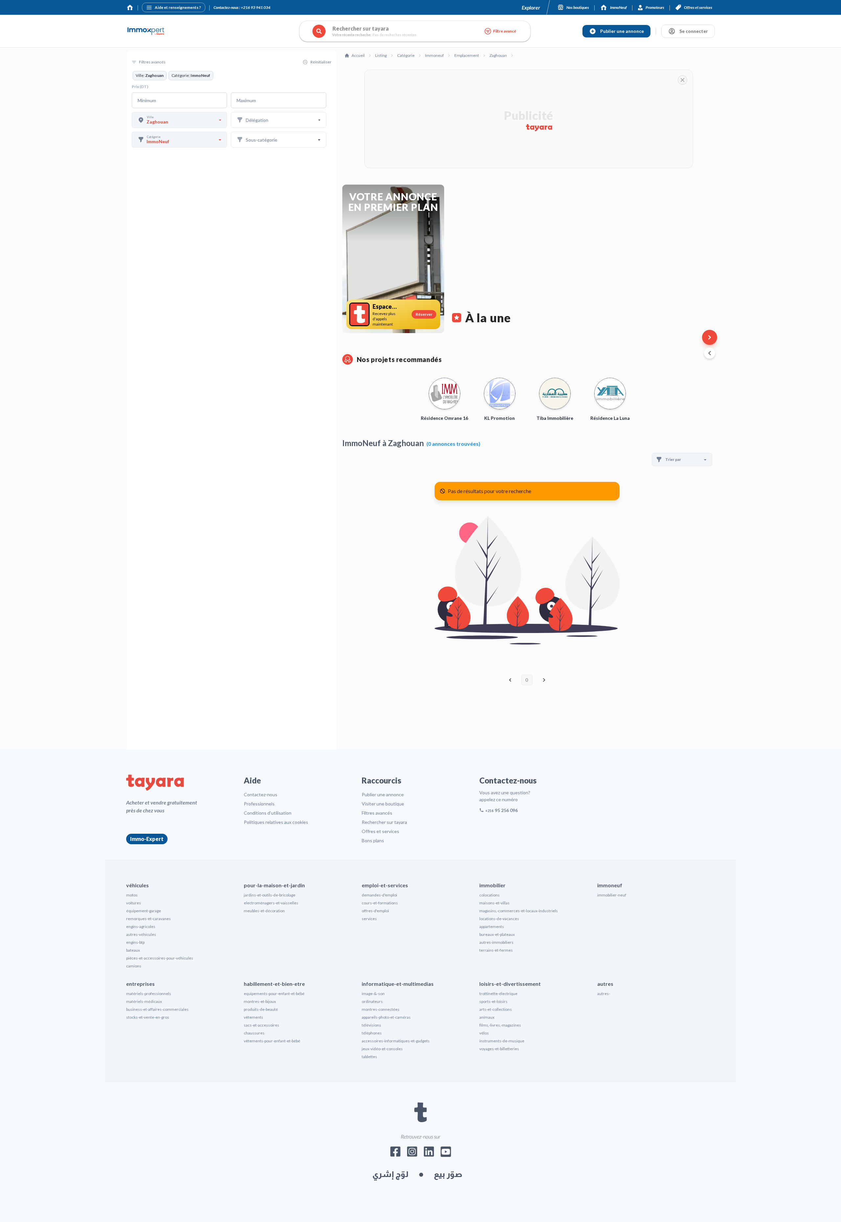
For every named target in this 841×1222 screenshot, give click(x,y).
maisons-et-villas (494, 902)
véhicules (137, 885)
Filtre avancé (504, 31)
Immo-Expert (147, 839)
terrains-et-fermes (496, 950)
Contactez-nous (260, 794)
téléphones (372, 1032)
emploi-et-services (385, 885)
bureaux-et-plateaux (497, 934)
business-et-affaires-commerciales (157, 1009)
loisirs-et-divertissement (510, 984)
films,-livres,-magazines (500, 1025)
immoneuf (609, 885)
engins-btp (135, 942)
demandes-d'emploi (379, 895)
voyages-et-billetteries (499, 1048)
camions (133, 965)
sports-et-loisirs (493, 1001)
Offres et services (380, 831)
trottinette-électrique (498, 993)
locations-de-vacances (499, 918)
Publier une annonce (383, 794)
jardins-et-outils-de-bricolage (269, 895)
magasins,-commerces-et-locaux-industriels (518, 910)
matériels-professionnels (148, 993)
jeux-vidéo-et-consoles (382, 1048)
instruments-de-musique (501, 1040)
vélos (484, 1032)
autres (605, 984)
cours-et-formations (380, 902)
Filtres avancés (377, 813)
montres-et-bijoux (260, 1001)
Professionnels (259, 803)
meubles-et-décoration (264, 910)
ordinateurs (372, 1001)
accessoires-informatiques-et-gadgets (396, 1040)
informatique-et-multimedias (398, 984)
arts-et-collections (495, 1009)
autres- (603, 993)
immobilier (492, 885)
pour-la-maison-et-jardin (274, 885)
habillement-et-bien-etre (274, 984)
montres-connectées (380, 1009)
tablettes (369, 1056)
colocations (489, 895)
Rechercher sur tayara (384, 822)
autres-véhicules (141, 934)
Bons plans (373, 840)
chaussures (254, 1032)
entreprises (140, 984)
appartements (491, 926)
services (369, 918)
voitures (133, 902)
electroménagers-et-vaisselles (271, 902)
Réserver (424, 314)
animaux (486, 1017)
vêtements (253, 1017)
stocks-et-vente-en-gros (147, 1017)
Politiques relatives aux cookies (276, 822)
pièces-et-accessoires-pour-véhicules (159, 958)
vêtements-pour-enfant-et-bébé (272, 1040)
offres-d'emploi (375, 910)
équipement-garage (143, 910)
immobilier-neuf (611, 895)
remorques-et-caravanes (148, 918)
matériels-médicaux (144, 1001)
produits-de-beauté (261, 1009)
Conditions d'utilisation (267, 813)
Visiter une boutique (383, 803)
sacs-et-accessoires (261, 1025)
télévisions (371, 1025)
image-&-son (373, 993)
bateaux (133, 950)
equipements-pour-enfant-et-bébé (274, 993)
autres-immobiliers (496, 942)
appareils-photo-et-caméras (386, 1017)
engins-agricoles (140, 926)
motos (132, 895)
